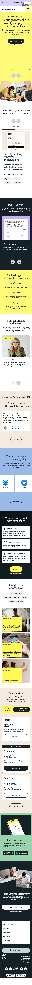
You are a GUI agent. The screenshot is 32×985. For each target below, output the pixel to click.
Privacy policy (26, 958)
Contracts (8, 183)
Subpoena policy (25, 959)
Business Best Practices (16, 602)
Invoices (16, 179)
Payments (8, 179)
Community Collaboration (12, 598)
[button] (27, 9)
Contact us (27, 962)
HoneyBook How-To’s (16, 594)
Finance (25, 598)
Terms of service (25, 956)
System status (26, 961)
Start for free (16, 569)
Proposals (17, 183)
